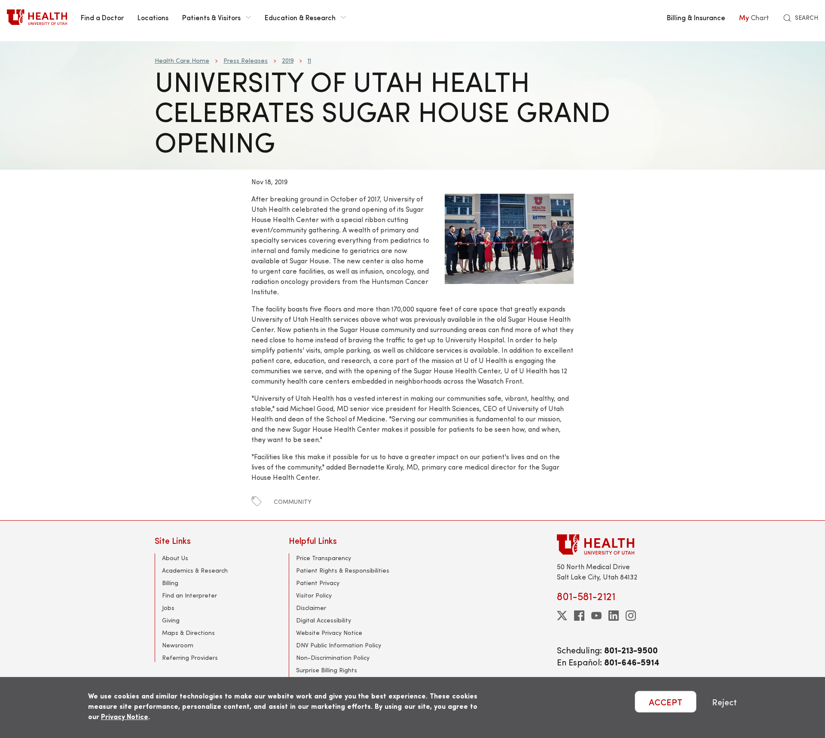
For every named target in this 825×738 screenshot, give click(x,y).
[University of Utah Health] (37, 17)
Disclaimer (311, 608)
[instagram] (631, 615)
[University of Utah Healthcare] (613, 544)
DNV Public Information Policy (338, 645)
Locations (153, 17)
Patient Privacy (317, 583)
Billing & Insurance (696, 17)
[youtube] (596, 615)
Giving (171, 620)
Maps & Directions (188, 632)
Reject (724, 702)
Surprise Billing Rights (326, 670)
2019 (287, 60)
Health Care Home (182, 60)
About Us (175, 558)
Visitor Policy (314, 595)
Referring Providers (190, 657)
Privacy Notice (124, 716)
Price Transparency (323, 558)
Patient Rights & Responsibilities (342, 570)
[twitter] (562, 615)
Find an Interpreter (189, 595)
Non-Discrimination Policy (333, 657)
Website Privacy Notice (329, 632)
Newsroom (177, 645)
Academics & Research (195, 570)
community (293, 501)
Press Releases (245, 60)
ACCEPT (665, 702)
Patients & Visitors (211, 17)
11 (309, 60)
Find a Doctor (102, 17)
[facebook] (579, 615)
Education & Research (300, 17)
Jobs (168, 608)
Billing (170, 583)
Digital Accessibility (323, 620)
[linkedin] (613, 615)
